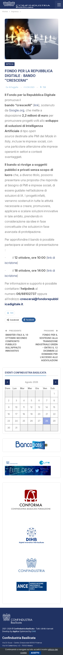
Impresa (9, 64)
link (36, 105)
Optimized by (22, 631)
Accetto (35, 653)
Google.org (16, 110)
